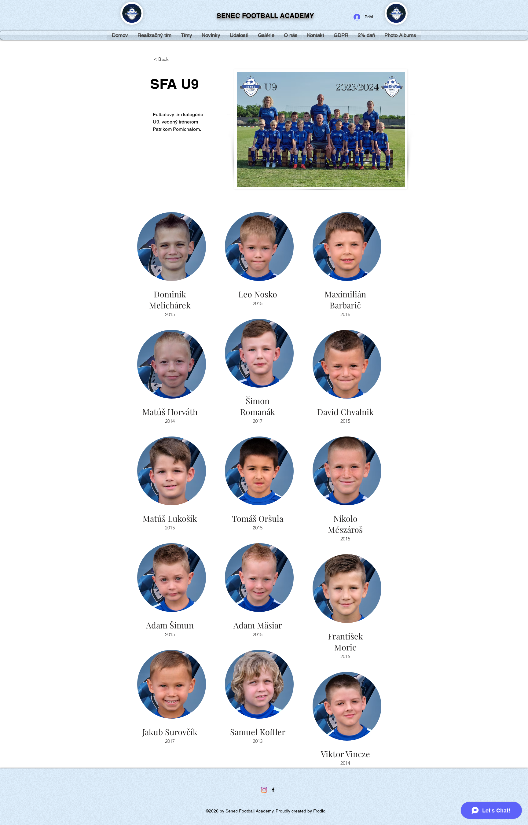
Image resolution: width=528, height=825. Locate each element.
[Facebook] (273, 790)
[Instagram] (264, 790)
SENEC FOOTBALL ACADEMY (265, 16)
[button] (266, 35)
